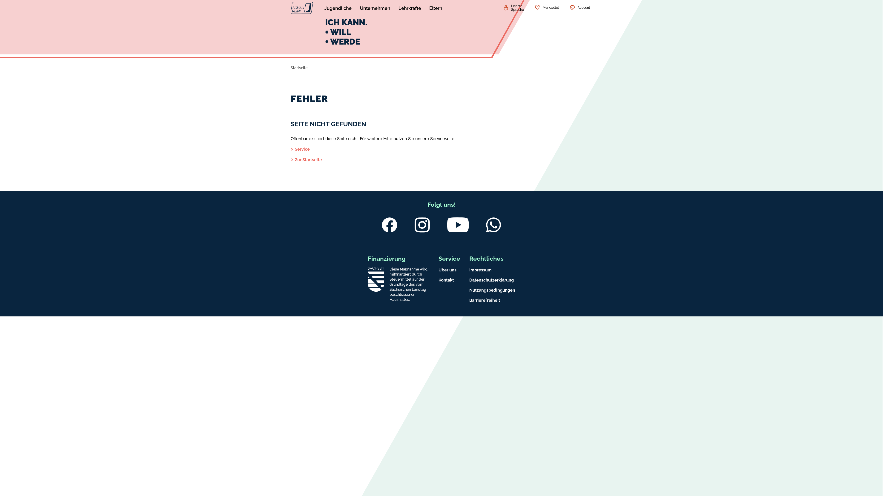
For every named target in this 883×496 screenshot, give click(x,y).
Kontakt (446, 280)
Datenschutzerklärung (491, 280)
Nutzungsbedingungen (492, 290)
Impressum (480, 270)
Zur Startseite (308, 159)
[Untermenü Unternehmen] (375, 9)
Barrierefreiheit (484, 300)
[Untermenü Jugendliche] (338, 9)
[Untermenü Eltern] (435, 9)
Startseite (299, 68)
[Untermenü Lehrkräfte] (409, 9)
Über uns (447, 270)
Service (302, 149)
